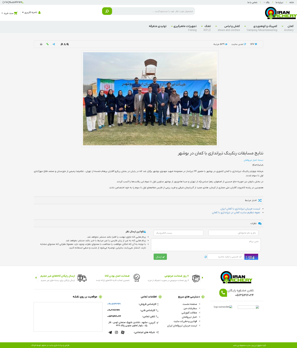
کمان (289, 28)
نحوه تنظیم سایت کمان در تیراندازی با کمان (236, 212)
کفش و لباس (229, 28)
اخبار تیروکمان (189, 317)
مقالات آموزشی (189, 312)
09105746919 (113, 303)
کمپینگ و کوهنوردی (262, 28)
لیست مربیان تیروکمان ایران (182, 325)
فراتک (33, 345)
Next (36, 277)
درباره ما (279, 2)
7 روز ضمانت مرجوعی (176, 275)
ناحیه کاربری (30, 12)
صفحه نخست (190, 304)
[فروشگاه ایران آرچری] (281, 13)
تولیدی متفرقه (158, 26)
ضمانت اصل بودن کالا (117, 275)
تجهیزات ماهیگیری (185, 28)
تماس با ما (252, 2)
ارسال (159, 256)
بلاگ (268, 2)
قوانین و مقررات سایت (185, 321)
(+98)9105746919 (12, 2)
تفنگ (207, 28)
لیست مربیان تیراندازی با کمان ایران (240, 208)
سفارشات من (190, 308)
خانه (291, 2)
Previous (202, 277)
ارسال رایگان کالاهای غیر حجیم (57, 275)
